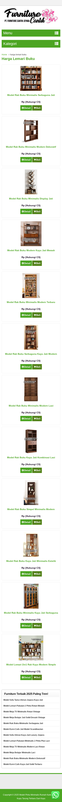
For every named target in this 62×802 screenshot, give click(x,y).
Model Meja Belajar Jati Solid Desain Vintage (24, 717)
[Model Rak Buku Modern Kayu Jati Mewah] (31, 245)
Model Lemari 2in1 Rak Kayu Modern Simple (31, 664)
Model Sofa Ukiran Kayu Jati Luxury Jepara (23, 735)
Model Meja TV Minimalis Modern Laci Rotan (24, 747)
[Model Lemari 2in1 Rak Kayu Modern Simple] (31, 659)
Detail (27, 108)
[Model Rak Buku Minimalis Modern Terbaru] (31, 297)
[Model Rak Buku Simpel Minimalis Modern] (31, 504)
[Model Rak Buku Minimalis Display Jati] (31, 193)
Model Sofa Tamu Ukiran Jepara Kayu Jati (23, 700)
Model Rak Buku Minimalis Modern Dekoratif (31, 146)
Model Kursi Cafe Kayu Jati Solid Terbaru (22, 764)
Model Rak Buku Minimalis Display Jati (31, 198)
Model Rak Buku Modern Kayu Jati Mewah (31, 250)
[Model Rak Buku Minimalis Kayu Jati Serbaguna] (31, 607)
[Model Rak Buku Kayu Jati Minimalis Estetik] (31, 556)
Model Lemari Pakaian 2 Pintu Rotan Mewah (23, 706)
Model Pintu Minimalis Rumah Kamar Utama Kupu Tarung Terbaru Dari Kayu (38, 797)
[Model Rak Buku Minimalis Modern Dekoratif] (31, 141)
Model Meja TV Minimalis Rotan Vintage (21, 711)
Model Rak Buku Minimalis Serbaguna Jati (31, 95)
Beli (38, 108)
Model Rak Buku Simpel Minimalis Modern (31, 509)
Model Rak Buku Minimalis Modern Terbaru (31, 302)
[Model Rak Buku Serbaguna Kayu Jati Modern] (31, 349)
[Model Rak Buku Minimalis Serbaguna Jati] (31, 90)
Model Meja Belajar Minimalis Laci (19, 752)
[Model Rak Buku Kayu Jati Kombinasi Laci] (31, 452)
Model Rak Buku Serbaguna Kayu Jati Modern (31, 354)
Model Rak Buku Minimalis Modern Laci (31, 405)
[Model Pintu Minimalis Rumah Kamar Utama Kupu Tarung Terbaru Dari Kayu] (31, 24)
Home (4, 54)
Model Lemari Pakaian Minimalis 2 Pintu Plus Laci (26, 741)
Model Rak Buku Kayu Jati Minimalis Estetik (31, 561)
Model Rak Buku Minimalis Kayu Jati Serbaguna (31, 612)
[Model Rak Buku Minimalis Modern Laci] (31, 400)
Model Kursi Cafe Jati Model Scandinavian (23, 729)
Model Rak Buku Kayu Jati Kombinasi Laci (31, 457)
